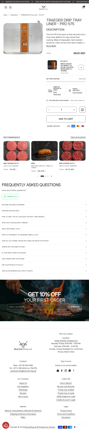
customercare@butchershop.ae (23, 371)
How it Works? (66, 383)
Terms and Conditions (66, 414)
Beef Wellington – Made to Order (42, 166)
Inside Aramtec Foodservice (66, 341)
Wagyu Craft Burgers (68, 166)
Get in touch (23, 396)
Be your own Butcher (66, 386)
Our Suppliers (23, 386)
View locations (77, 92)
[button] (83, 7)
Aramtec (52, 427)
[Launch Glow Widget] (5, 425)
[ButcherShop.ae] (44, 7)
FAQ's (23, 417)
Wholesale (23, 390)
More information (57, 93)
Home (5, 15)
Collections (14, 15)
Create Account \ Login (65, 400)
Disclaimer (66, 417)
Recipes (23, 393)
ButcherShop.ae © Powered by (36, 427)
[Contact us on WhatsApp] (82, 110)
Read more (51, 46)
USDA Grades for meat (66, 396)
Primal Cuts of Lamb (66, 393)
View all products (78, 137)
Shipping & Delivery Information (23, 414)
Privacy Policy (66, 411)
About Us (23, 383)
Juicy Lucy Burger (10, 166)
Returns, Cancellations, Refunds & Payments (23, 411)
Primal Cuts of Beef (66, 390)
